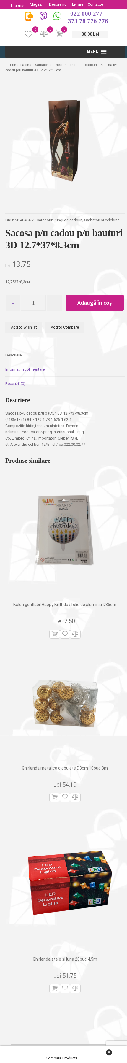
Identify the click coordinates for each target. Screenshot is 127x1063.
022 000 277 (86, 13)
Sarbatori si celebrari (51, 65)
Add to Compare (65, 327)
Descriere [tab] (13, 355)
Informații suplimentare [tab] (25, 369)
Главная (18, 5)
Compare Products (62, 1058)
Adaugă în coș (94, 302)
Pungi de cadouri (83, 65)
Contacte (95, 4)
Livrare (77, 4)
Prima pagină (20, 65)
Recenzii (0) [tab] (15, 383)
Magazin (37, 4)
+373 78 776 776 (86, 21)
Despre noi (58, 4)
